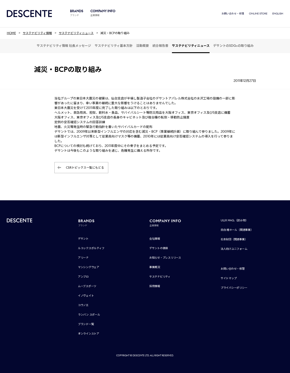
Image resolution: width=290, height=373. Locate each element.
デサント (83, 238)
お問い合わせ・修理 (233, 13)
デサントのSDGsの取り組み (233, 46)
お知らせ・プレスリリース (165, 257)
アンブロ (83, 276)
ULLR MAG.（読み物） (234, 220)
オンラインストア (88, 333)
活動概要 (142, 46)
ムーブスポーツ (87, 286)
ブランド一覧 (86, 324)
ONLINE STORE (258, 13)
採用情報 (154, 286)
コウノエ (83, 305)
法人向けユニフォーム (234, 248)
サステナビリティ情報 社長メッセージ (64, 46)
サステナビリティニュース (191, 46)
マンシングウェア (88, 267)
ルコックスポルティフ (91, 248)
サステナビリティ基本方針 (114, 46)
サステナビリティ (159, 276)
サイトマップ (229, 278)
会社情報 (154, 238)
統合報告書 (160, 46)
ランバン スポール (89, 314)
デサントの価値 (158, 248)
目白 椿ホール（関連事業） (237, 229)
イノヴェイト (86, 295)
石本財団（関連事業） (234, 239)
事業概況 (154, 267)
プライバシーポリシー (234, 287)
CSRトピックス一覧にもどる (85, 168)
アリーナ (83, 257)
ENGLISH (277, 13)
